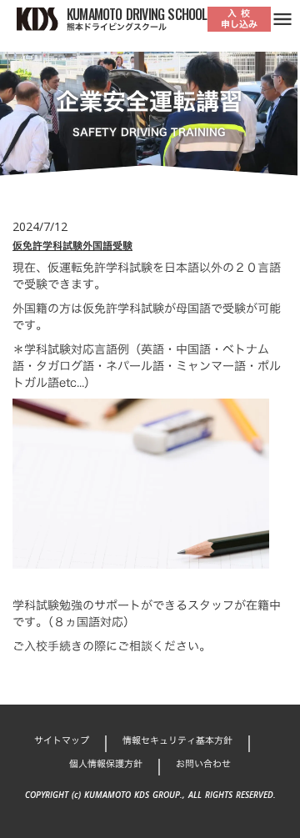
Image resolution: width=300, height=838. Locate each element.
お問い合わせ (203, 764)
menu (282, 19)
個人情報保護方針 (105, 764)
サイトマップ (61, 741)
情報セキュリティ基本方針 (177, 741)
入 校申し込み (239, 19)
